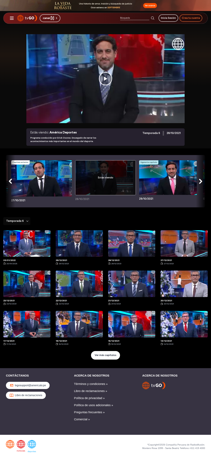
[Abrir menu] (12, 18)
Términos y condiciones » (91, 384)
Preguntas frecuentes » (89, 412)
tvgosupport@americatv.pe (30, 385)
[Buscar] (153, 18)
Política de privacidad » (89, 398)
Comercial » (82, 419)
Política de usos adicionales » (93, 405)
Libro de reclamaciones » (90, 391)
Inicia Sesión (168, 18)
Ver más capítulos (105, 355)
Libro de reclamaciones (28, 395)
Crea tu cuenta (191, 18)
